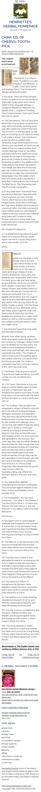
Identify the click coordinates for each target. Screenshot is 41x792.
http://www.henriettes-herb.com (16, 786)
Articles (6, 731)
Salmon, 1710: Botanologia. (19, 51)
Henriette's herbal (10, 768)
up (20, 655)
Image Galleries (10, 744)
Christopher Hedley (11, 741)
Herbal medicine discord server (16, 713)
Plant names (8, 747)
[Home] (20, 11)
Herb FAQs (7, 728)
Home (4, 51)
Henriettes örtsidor (11, 759)
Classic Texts (8, 734)
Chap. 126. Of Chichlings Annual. (30, 657)
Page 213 (17, 253)
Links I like (7, 762)
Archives (6, 737)
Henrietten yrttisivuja (12, 756)
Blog (5, 753)
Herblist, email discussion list (14, 715)
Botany (6, 750)
